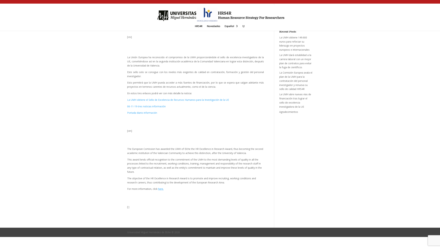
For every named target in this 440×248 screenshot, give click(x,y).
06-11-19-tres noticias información (146, 106)
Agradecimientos (288, 111)
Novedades (213, 26)
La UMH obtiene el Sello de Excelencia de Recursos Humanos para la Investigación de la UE (178, 99)
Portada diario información (142, 112)
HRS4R (198, 26)
